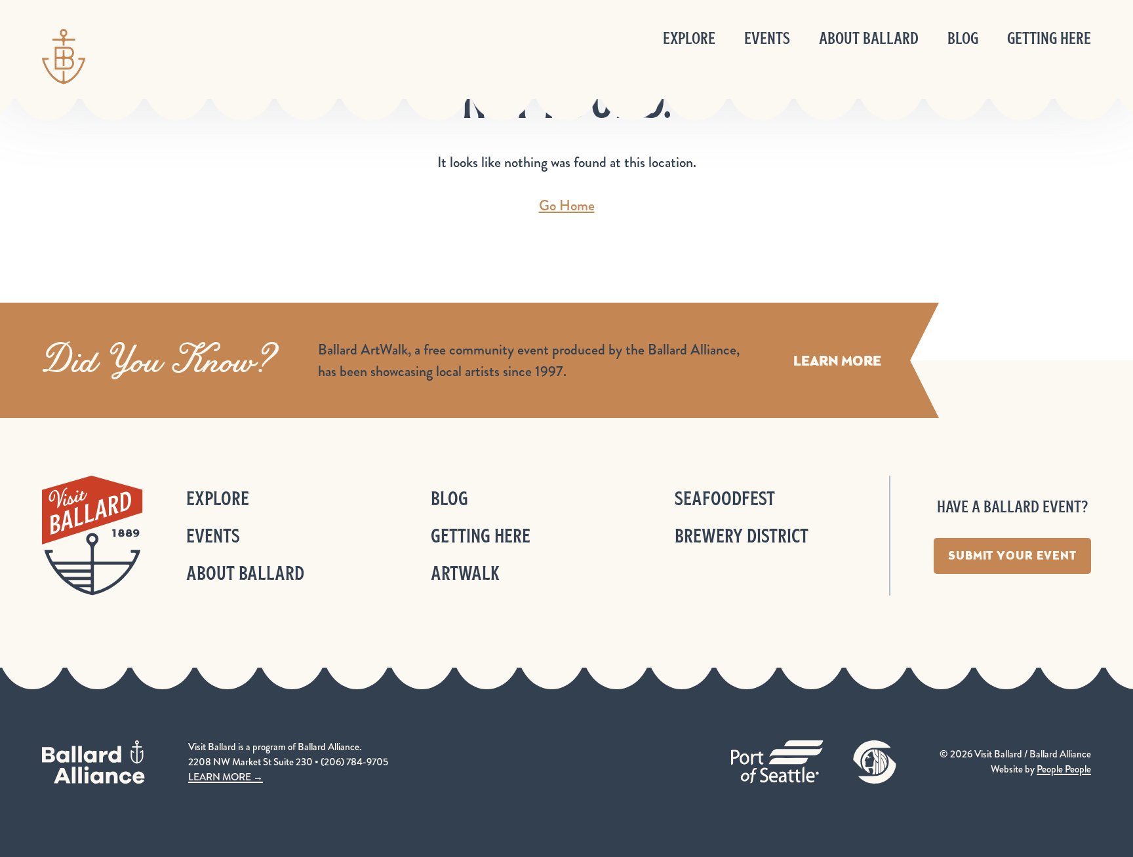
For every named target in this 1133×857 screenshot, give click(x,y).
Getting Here (1049, 38)
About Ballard (869, 38)
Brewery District (741, 535)
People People (1064, 769)
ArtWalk (465, 573)
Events (767, 38)
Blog (962, 38)
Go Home (567, 205)
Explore (689, 38)
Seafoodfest (725, 498)
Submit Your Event (1012, 555)
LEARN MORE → (225, 777)
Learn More (837, 360)
